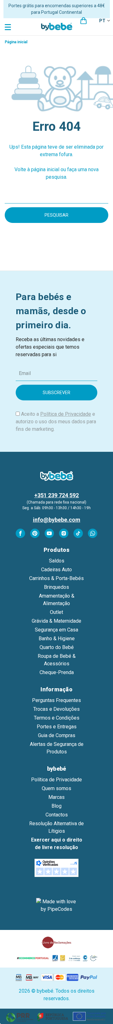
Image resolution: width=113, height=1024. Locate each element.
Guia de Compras (56, 735)
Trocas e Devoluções (56, 709)
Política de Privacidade (65, 414)
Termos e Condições (56, 718)
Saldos (56, 561)
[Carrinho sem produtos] (83, 21)
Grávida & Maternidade (56, 621)
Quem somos (56, 788)
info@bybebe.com (56, 519)
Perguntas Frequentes (56, 700)
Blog (56, 806)
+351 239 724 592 (56, 495)
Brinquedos (56, 587)
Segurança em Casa (56, 630)
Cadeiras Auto (56, 570)
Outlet (56, 612)
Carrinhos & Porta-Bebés (56, 578)
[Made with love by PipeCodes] (56, 905)
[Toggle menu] (8, 26)
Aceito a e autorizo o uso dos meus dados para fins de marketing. (56, 421)
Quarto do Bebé (57, 647)
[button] (56, 1016)
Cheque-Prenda (57, 672)
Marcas (56, 797)
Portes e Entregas (57, 727)
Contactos (57, 815)
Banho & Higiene (57, 638)
